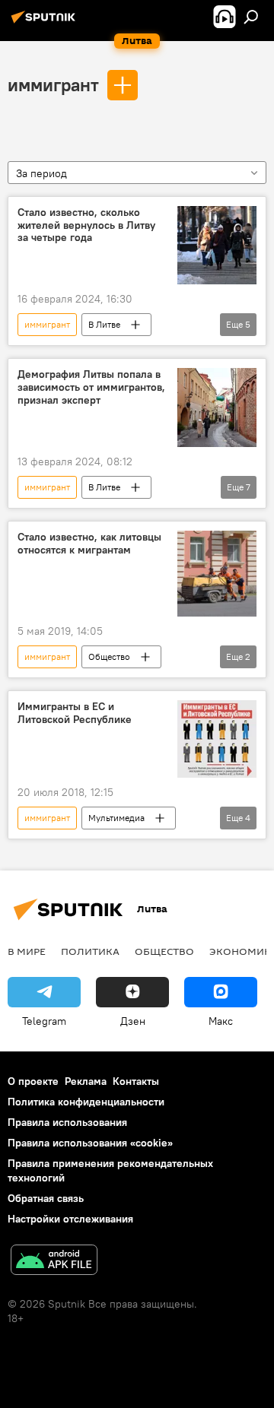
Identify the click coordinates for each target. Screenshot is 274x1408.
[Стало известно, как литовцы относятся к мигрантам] (216, 574)
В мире (27, 951)
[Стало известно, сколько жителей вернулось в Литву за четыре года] (216, 245)
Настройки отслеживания (70, 1219)
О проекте (33, 1081)
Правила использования (67, 1122)
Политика (90, 951)
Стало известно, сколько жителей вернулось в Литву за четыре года (86, 225)
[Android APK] (54, 1262)
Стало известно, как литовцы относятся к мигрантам (89, 544)
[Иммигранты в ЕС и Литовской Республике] (216, 738)
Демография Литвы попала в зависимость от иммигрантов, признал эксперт (91, 387)
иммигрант (53, 84)
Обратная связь (46, 1198)
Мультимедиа (116, 817)
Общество (109, 656)
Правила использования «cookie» (90, 1143)
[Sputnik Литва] (46, 23)
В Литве (104, 324)
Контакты (136, 1081)
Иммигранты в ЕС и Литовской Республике (75, 713)
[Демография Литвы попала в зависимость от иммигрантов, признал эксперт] (216, 407)
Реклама (86, 1081)
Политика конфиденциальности (86, 1101)
